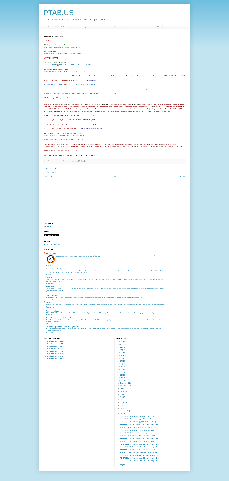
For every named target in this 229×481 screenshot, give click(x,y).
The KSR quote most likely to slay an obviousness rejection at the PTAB (67, 320)
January (123, 414)
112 (62, 27)
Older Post (181, 176)
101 (43, 27)
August (122, 394)
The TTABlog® (51, 253)
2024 (120, 341)
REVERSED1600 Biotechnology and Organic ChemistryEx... (139, 419)
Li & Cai (158, 27)
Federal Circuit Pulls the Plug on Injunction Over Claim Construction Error (67, 279)
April (122, 405)
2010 (120, 380)
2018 (120, 358)
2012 (120, 375)
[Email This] (76, 161)
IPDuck (48, 302)
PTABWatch (50, 286)
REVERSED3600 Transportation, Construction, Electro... (138, 435)
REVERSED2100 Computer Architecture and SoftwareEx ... (139, 430)
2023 (120, 344)
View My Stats (48, 226)
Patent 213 (49, 278)
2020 (120, 353)
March (122, 408)
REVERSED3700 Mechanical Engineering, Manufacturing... (139, 427)
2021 (120, 350)
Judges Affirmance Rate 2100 (54, 346)
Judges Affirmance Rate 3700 (54, 358)
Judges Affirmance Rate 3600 (54, 356)
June (122, 400)
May (121, 402)
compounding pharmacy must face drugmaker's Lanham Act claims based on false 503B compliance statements (78, 270)
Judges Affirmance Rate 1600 (54, 341)
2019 (120, 355)
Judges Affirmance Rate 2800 (54, 354)
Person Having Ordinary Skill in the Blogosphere (62, 318)
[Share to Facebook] (84, 161)
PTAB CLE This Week (52, 313)
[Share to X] (82, 161)
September (124, 391)
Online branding (50, 297)
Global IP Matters (52, 295)
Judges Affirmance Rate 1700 (54, 344)
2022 (120, 347)
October (123, 388)
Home (115, 176)
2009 (120, 465)
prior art (88, 27)
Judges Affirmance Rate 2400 (54, 349)
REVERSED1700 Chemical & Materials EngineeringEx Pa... (139, 416)
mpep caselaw (125, 27)
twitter (137, 27)
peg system (147, 27)
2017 (120, 361)
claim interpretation (74, 27)
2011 (120, 378)
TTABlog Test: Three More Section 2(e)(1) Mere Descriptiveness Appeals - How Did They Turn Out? (85, 255)
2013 (120, 372)
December (123, 383)
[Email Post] (72, 161)
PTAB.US (59, 13)
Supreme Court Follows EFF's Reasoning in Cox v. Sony (62, 304)
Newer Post (48, 176)
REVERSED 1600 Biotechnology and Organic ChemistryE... (139, 433)
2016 (120, 364)
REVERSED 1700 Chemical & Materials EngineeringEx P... (139, 452)
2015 (120, 367)
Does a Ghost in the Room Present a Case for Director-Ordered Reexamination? (69, 288)
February (123, 411)
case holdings (100, 27)
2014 (120, 369)
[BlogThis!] (79, 161)
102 (49, 27)
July (121, 397)
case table (113, 27)
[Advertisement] (114, 202)
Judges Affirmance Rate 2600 (54, 351)
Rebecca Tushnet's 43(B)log (55, 269)
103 (56, 27)
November (123, 386)
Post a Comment (52, 172)
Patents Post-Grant (52, 311)
